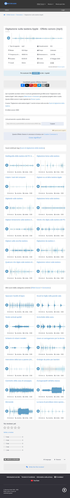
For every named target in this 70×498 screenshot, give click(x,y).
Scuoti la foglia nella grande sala (49, 296)
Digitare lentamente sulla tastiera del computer (23, 220)
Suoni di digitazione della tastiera (32, 148)
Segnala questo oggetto (60, 130)
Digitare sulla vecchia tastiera (16, 241)
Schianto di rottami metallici (15, 338)
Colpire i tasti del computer (15, 177)
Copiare (52, 123)
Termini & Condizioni (28, 477)
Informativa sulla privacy (45, 477)
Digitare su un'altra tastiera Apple (49, 177)
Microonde (9, 402)
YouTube (36, 480)
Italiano (7, 10)
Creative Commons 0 (50, 134)
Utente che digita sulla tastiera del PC (51, 220)
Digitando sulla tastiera (14, 198)
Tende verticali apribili (13, 317)
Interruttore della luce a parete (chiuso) (20, 359)
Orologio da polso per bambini (48, 359)
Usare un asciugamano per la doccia (50, 338)
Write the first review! (36, 467)
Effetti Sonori (28, 96)
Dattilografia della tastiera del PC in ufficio (21, 156)
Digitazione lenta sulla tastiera (48, 156)
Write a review (8, 432)
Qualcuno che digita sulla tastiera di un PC (21, 262)
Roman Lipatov (61, 66)
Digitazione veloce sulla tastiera (48, 262)
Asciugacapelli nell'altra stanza (48, 381)
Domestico (36, 96)
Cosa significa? (35, 138)
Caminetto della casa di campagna (18, 381)
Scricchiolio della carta (45, 317)
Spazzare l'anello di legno (15, 296)
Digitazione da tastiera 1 (46, 241)
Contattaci (60, 477)
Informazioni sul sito (13, 477)
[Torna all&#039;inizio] (62, 492)
